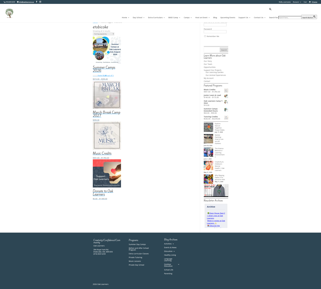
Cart (305, 2)
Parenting (168, 274)
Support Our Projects (212, 70)
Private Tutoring (135, 258)
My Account (209, 78)
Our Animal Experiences (216, 75)
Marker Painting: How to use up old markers (219, 139)
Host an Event (201, 18)
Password (208, 29)
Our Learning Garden (215, 72)
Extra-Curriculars (155, 18)
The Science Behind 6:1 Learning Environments (220, 152)
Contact (207, 81)
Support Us (243, 18)
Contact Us (258, 18)
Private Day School (136, 265)
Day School (137, 18)
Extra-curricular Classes (139, 254)
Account (296, 2)
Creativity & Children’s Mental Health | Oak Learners (219, 166)
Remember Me (212, 36)
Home (124, 18)
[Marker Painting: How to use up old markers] (208, 139)
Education (168, 251)
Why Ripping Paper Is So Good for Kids (220, 177)
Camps (187, 18)
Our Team (208, 64)
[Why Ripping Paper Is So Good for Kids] (208, 179)
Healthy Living (170, 255)
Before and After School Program (139, 249)
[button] (293, 11)
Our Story (208, 61)
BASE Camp (173, 18)
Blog (215, 18)
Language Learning (168, 260)
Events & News (170, 248)
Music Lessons (135, 261)
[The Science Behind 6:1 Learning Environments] (208, 152)
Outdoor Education (168, 265)
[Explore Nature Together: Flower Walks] (208, 127)
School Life (168, 270)
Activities (168, 244)
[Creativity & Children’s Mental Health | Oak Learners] (208, 166)
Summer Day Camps (137, 245)
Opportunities (210, 67)
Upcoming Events (227, 18)
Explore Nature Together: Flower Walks (220, 126)
